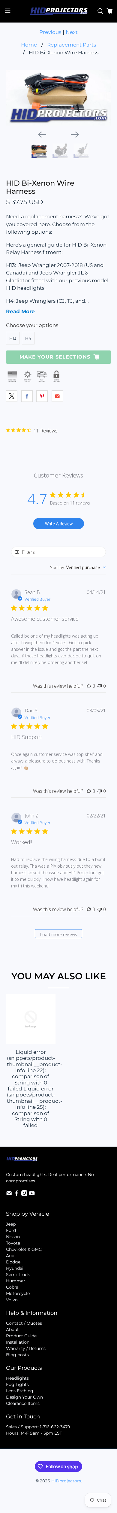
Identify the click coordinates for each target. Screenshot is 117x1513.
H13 (12, 338)
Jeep (11, 1224)
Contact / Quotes (24, 1323)
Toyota (13, 1243)
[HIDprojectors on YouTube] (32, 1194)
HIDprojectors (66, 1481)
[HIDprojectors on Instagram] (24, 1194)
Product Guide (21, 1336)
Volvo (12, 1299)
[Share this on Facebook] (27, 396)
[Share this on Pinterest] (42, 396)
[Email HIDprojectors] (9, 1194)
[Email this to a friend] (57, 396)
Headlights (17, 1378)
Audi (11, 1255)
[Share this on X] (11, 396)
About (12, 1329)
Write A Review (59, 523)
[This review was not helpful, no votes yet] (100, 686)
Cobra (12, 1287)
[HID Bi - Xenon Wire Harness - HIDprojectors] (58, 98)
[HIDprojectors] (58, 11)
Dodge (13, 1262)
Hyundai (14, 1268)
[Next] (75, 134)
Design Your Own (24, 1397)
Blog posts (17, 1354)
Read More (20, 311)
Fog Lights (17, 1384)
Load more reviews (58, 934)
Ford (11, 1230)
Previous (50, 32)
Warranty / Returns (26, 1348)
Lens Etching (19, 1390)
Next (72, 32)
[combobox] (78, 567)
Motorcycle (18, 1293)
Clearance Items (23, 1403)
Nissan (13, 1236)
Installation (17, 1342)
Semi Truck (18, 1274)
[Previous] (42, 134)
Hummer (15, 1281)
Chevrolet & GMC (24, 1249)
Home (29, 44)
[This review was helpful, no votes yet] (89, 686)
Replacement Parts (71, 44)
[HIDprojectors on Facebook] (17, 1194)
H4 (28, 338)
